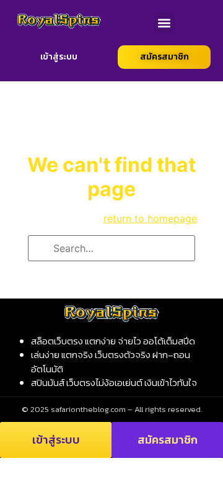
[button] (164, 22)
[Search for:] (111, 248)
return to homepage (150, 218)
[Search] (41, 249)
